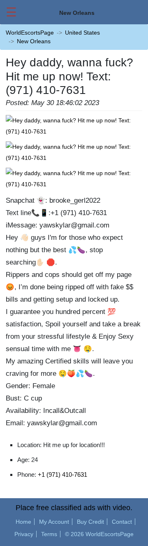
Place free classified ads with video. (74, 508)
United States (82, 32)
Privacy (23, 534)
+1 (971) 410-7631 (62, 474)
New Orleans (34, 41)
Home (23, 521)
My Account (54, 521)
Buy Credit (90, 521)
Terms (49, 534)
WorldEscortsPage (30, 32)
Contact (122, 521)
